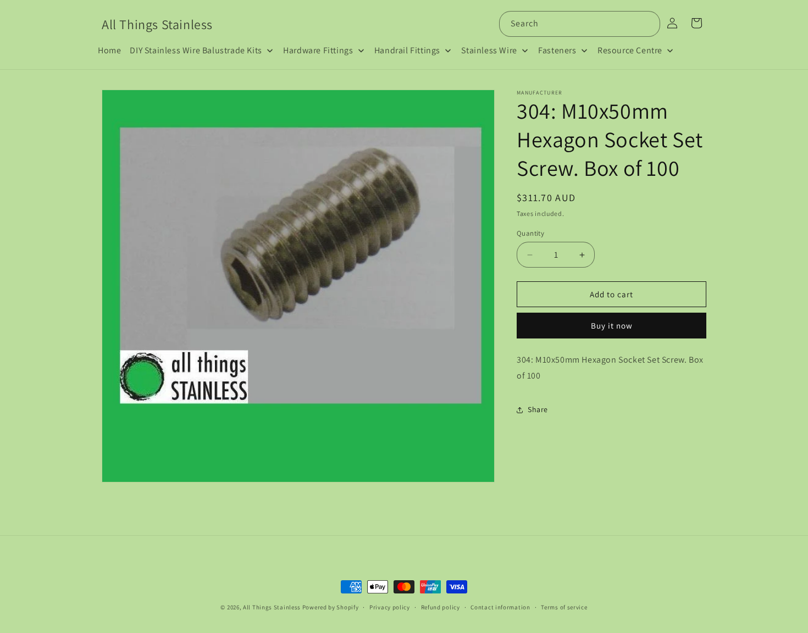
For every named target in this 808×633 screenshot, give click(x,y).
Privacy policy (389, 607)
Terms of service (564, 607)
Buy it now (612, 325)
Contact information (500, 607)
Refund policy (440, 607)
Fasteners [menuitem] (557, 50)
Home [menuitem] (109, 50)
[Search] (647, 24)
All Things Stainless (272, 607)
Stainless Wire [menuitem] (489, 50)
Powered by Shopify (330, 607)
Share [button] (538, 409)
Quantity (530, 233)
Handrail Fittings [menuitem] (407, 50)
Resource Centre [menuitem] (629, 50)
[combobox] (580, 24)
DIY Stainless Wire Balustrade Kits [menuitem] (196, 50)
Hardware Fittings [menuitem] (318, 50)
